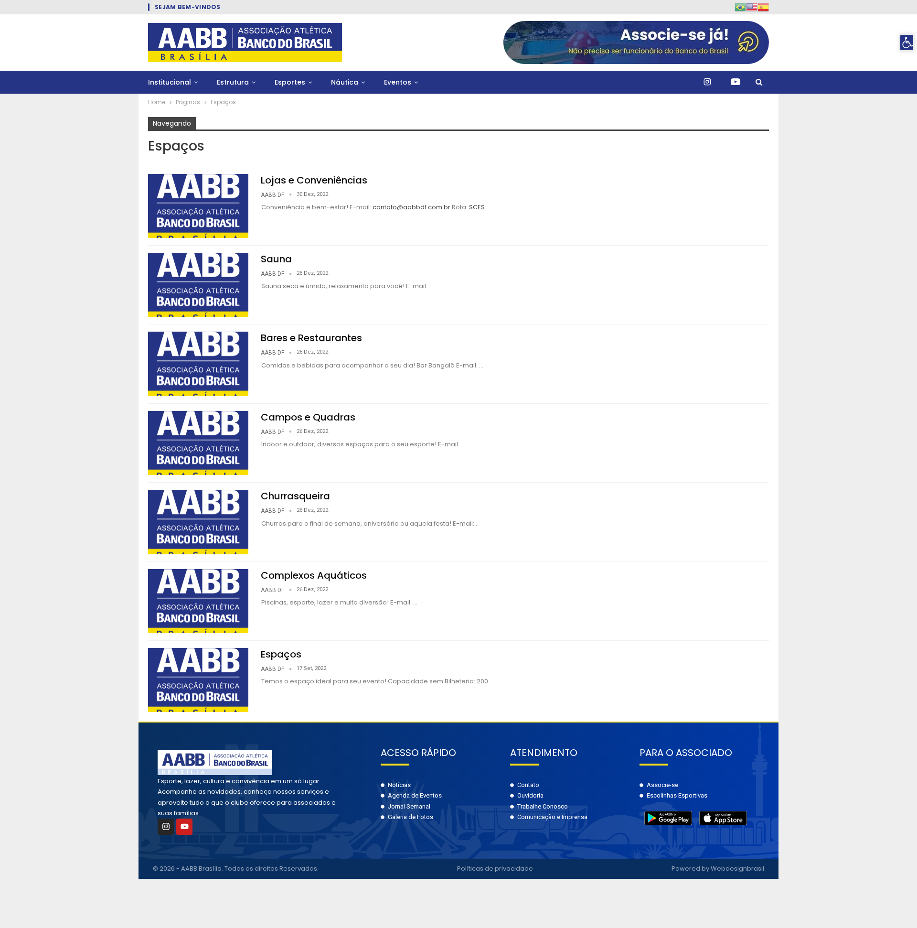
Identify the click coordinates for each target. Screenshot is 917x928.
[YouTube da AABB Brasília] (735, 82)
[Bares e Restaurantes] (198, 364)
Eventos (397, 82)
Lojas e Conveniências (314, 180)
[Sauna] (198, 285)
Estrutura (233, 82)
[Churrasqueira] (198, 522)
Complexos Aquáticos (314, 575)
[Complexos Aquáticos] (198, 601)
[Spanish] (763, 6)
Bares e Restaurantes (311, 338)
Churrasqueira (295, 496)
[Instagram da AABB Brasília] (707, 82)
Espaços (281, 654)
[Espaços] (198, 680)
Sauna (276, 259)
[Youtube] (184, 827)
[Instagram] (166, 827)
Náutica (344, 82)
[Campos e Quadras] (198, 443)
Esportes (290, 82)
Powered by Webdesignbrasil (718, 868)
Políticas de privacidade (495, 868)
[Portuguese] (740, 6)
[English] (751, 6)
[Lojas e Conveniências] (198, 206)
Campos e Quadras (308, 417)
